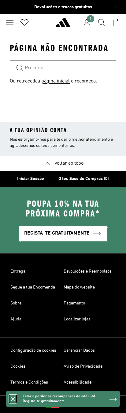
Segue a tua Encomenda (32, 287)
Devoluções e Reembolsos (88, 271)
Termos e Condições (29, 382)
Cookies (17, 366)
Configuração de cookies (33, 350)
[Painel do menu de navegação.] (9, 22)
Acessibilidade (77, 382)
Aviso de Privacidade (83, 366)
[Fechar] (13, 399)
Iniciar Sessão (30, 179)
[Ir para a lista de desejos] (24, 22)
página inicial (55, 81)
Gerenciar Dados (79, 350)
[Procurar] (101, 22)
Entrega (17, 271)
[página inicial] (63, 24)
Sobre (15, 303)
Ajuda (15, 319)
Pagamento (74, 303)
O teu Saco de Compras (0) (83, 179)
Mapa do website (79, 287)
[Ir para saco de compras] (116, 22)
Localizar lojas (77, 319)
